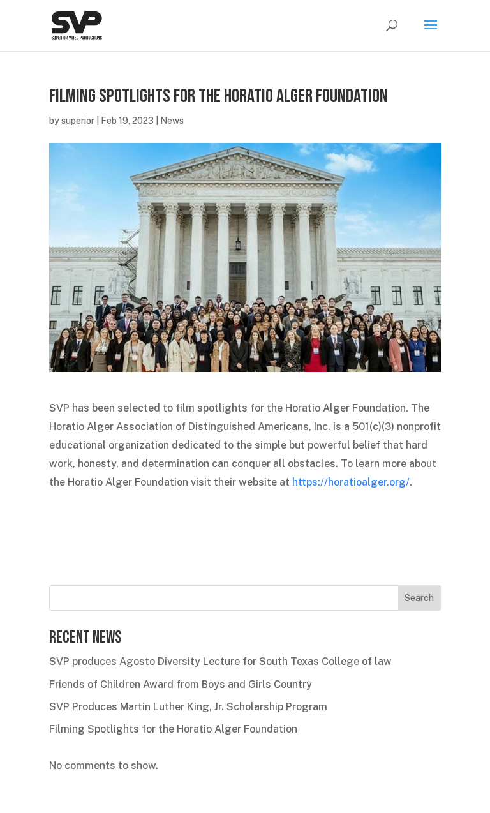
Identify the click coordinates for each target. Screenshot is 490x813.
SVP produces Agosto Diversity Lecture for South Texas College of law (220, 661)
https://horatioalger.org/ (351, 482)
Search (419, 598)
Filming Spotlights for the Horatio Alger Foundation (173, 729)
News (172, 121)
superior (77, 121)
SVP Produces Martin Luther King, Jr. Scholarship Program (188, 707)
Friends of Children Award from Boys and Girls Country (180, 684)
